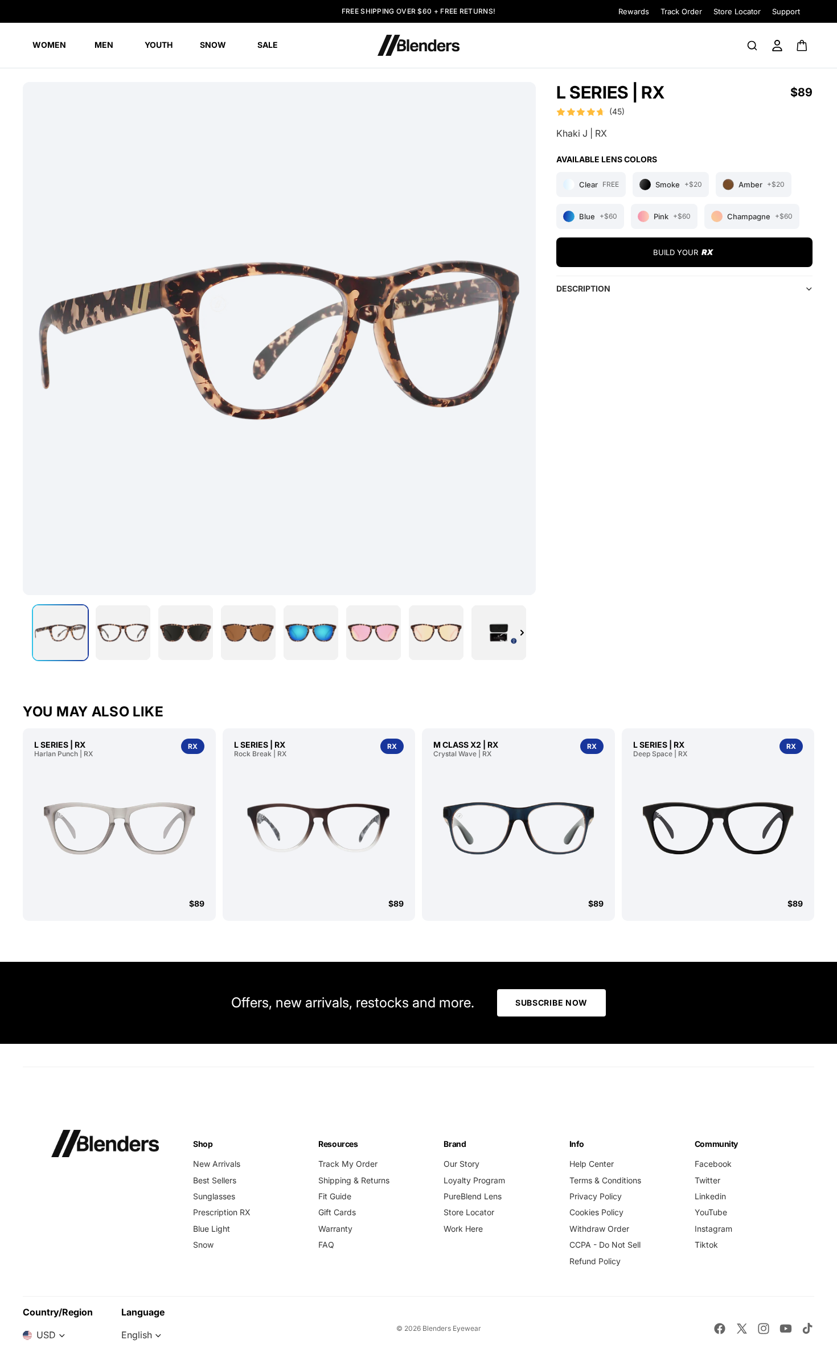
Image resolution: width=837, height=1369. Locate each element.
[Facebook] (720, 1328)
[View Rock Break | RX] (319, 828)
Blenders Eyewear (451, 1328)
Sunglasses (214, 1196)
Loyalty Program (474, 1180)
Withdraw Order (599, 1228)
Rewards (633, 11)
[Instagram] (763, 1328)
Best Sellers (214, 1180)
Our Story (461, 1164)
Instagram (713, 1228)
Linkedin (710, 1196)
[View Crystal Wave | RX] (518, 828)
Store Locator (737, 11)
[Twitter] (742, 1328)
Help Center (591, 1164)
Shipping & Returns (353, 1180)
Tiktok (706, 1244)
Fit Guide (334, 1196)
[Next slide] (522, 632)
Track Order (681, 11)
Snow (203, 1244)
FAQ (326, 1244)
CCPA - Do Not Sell (605, 1244)
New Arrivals (216, 1164)
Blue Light (211, 1228)
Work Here (463, 1228)
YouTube (711, 1212)
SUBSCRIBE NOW (551, 1002)
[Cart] (803, 45)
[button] (590, 111)
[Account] (777, 45)
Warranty (335, 1228)
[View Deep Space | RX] (718, 828)
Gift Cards (337, 1212)
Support (786, 11)
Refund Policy (595, 1261)
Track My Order (348, 1164)
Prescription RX (222, 1212)
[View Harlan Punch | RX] (119, 828)
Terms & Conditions (605, 1180)
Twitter (707, 1180)
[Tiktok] (807, 1328)
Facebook (713, 1164)
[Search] (752, 45)
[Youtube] (786, 1328)
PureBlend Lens (473, 1196)
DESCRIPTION (583, 288)
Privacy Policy (595, 1196)
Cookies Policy (596, 1212)
